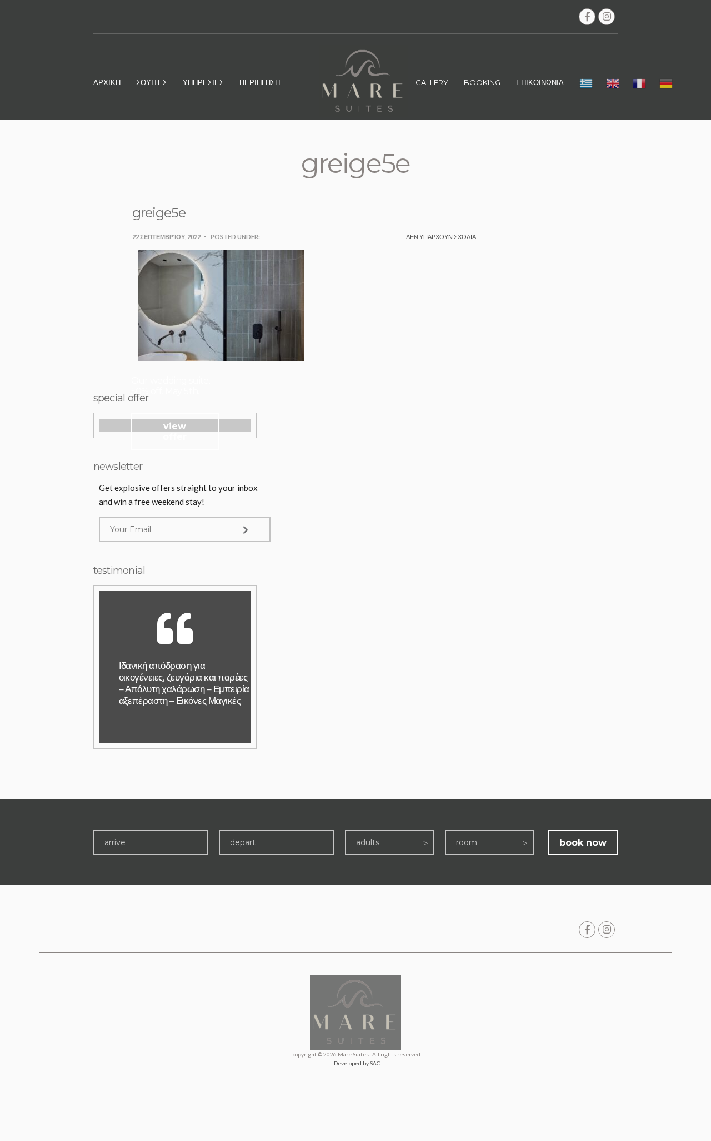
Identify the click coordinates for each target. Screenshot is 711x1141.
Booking (482, 82)
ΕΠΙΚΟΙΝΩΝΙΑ (540, 82)
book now (583, 842)
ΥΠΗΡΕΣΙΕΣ (203, 82)
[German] (666, 85)
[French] (639, 85)
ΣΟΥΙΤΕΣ (151, 82)
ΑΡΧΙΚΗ (107, 82)
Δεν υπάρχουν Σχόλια (441, 236)
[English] (612, 85)
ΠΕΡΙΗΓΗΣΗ (259, 82)
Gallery (431, 82)
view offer (175, 431)
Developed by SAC (357, 1063)
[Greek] (586, 85)
